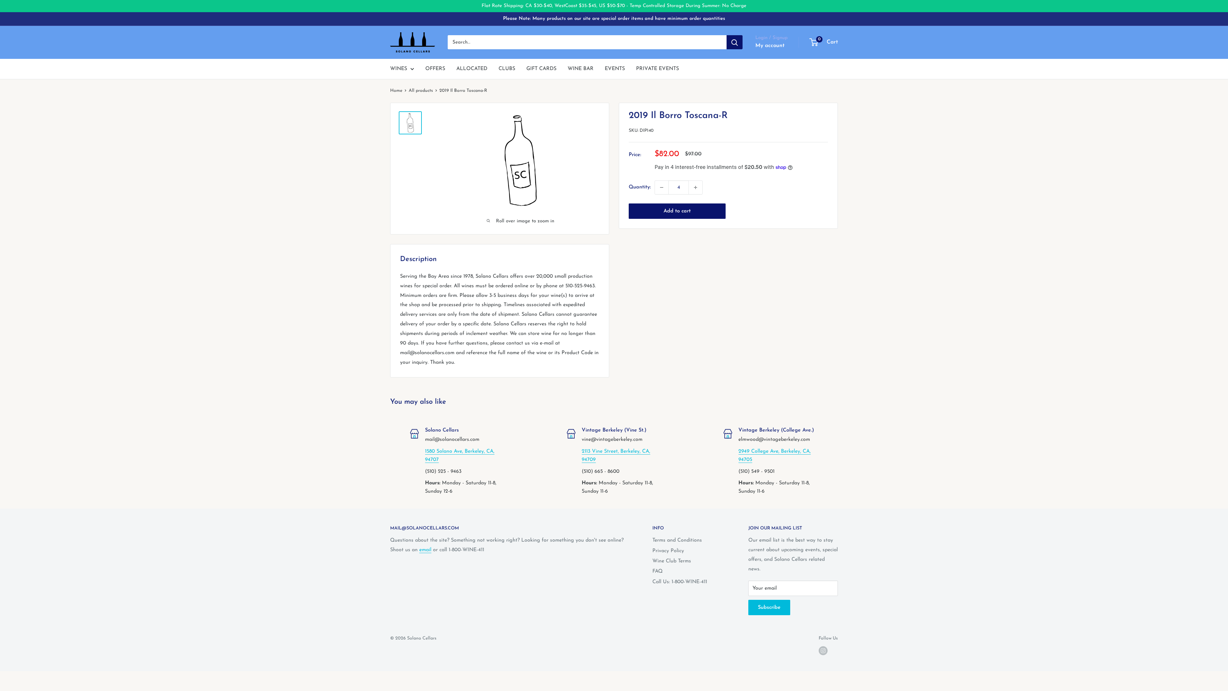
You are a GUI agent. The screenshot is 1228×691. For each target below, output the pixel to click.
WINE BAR (581, 68)
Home (396, 90)
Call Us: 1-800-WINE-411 (679, 581)
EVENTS (615, 68)
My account (769, 45)
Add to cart (677, 211)
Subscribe (769, 607)
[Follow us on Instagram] (823, 650)
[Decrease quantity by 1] (661, 187)
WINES (398, 68)
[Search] (735, 42)
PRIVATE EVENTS (657, 68)
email (425, 549)
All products (421, 90)
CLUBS (507, 68)
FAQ (657, 571)
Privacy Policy (668, 550)
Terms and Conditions (677, 540)
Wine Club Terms (671, 561)
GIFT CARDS (541, 68)
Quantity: (640, 187)
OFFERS (435, 68)
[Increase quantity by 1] (695, 187)
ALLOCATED (471, 68)
